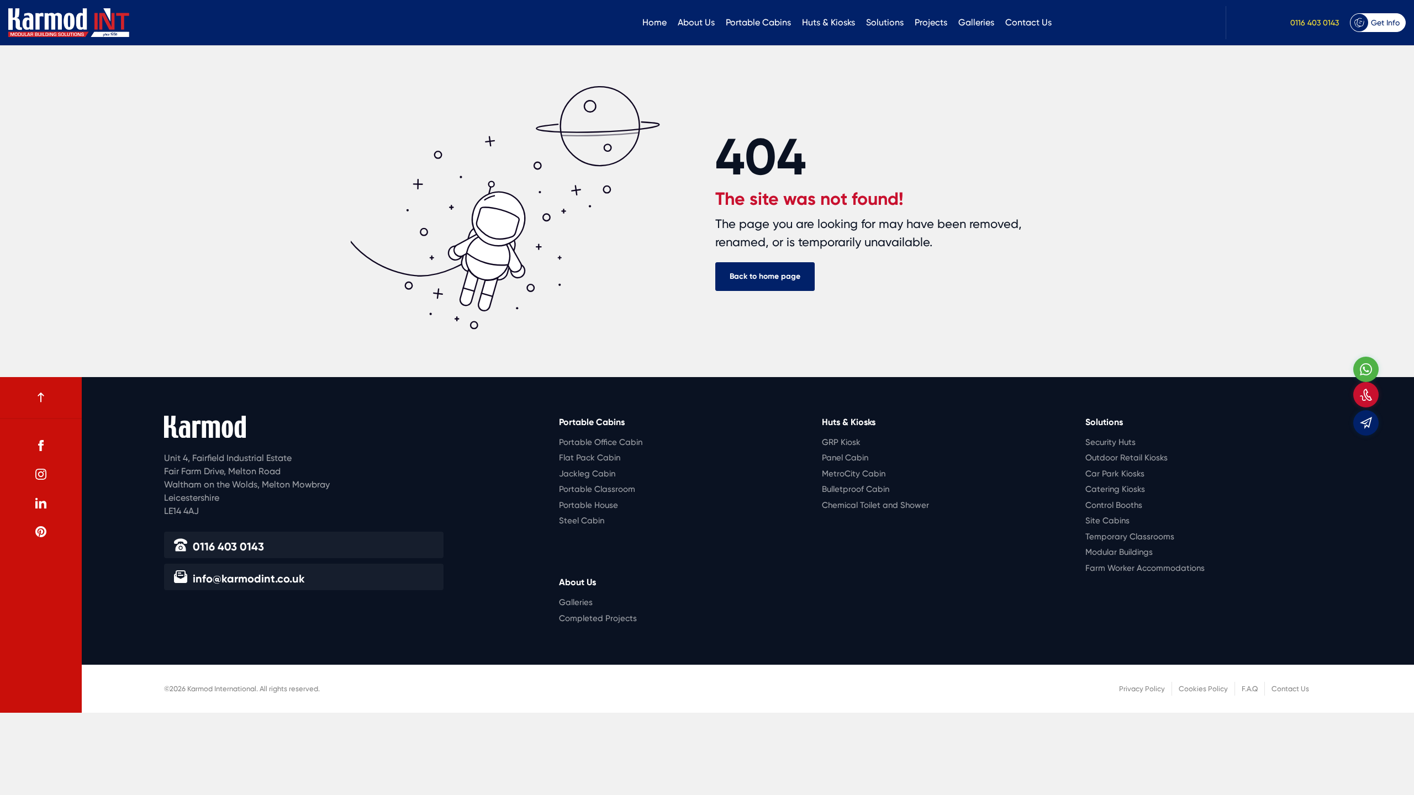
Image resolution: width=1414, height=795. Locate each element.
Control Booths (1113, 505)
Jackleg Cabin (587, 474)
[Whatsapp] (1366, 369)
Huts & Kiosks (828, 22)
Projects (931, 22)
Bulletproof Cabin (855, 489)
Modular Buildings (1119, 552)
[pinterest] (40, 531)
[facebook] (40, 445)
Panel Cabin (845, 458)
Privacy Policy (1142, 689)
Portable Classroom (597, 489)
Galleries (976, 22)
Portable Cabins (758, 22)
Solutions (885, 22)
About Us (696, 22)
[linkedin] (40, 503)
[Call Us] (1366, 394)
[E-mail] (1366, 423)
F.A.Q (1250, 689)
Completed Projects (598, 618)
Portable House (588, 505)
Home (654, 22)
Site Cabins (1107, 521)
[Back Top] (41, 397)
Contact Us (1028, 22)
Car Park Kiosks (1114, 474)
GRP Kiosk (841, 442)
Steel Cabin (581, 521)
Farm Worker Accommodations (1145, 568)
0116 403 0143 (1314, 22)
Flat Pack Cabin (589, 458)
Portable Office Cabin (600, 442)
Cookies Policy (1203, 689)
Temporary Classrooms (1129, 537)
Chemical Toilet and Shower (875, 505)
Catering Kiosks (1115, 489)
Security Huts (1110, 442)
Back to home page (765, 276)
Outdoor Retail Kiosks (1126, 458)
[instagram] (40, 474)
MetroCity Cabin (853, 474)
